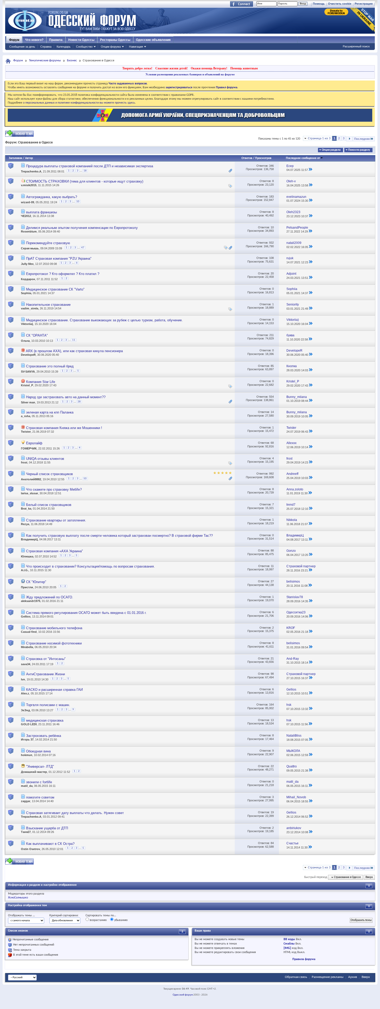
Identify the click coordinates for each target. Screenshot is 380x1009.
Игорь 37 (27, 739)
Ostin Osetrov (30, 849)
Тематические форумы (45, 60)
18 (85, 170)
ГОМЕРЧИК (29, 448)
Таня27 (26, 831)
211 (271, 335)
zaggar (25, 801)
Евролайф (34, 443)
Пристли (27, 587)
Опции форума (111, 46)
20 (272, 273)
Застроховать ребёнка (43, 736)
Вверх (369, 877)
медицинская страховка (44, 720)
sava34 (25, 664)
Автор (29, 158)
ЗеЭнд (25, 710)
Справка (45, 46)
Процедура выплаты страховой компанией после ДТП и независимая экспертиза (89, 166)
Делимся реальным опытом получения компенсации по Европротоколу (82, 228)
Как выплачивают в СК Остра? (50, 844)
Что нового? (34, 40)
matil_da (27, 785)
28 (79, 401)
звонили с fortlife (39, 782)
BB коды (289, 939)
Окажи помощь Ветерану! (209, 68)
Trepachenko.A (31, 171)
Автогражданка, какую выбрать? (51, 197)
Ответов (246, 158)
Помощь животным (244, 68)
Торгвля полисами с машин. (48, 705)
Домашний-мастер (34, 771)
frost (24, 462)
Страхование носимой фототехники (54, 643)
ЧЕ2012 (26, 215)
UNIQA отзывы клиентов (45, 459)
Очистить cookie (339, 3)
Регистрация (364, 3)
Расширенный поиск (356, 46)
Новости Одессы (81, 40)
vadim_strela (29, 308)
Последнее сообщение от (303, 158)
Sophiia (26, 293)
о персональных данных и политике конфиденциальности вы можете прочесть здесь (79, 102)
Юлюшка (27, 556)
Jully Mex (27, 263)
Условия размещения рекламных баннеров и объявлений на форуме (190, 74)
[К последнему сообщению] (310, 169)
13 (272, 720)
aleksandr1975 (30, 601)
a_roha (25, 416)
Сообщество (84, 46)
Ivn (23, 679)
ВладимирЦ (29, 539)
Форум (14, 40)
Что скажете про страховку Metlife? (54, 489)
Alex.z (25, 693)
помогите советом (40, 797)
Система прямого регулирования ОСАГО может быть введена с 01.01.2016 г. (86, 613)
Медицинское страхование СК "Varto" (55, 289)
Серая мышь (30, 248)
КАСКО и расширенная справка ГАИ (54, 690)
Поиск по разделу (359, 150)
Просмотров (263, 158)
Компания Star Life (40, 382)
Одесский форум (183, 994)
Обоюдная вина (38, 751)
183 (271, 196)
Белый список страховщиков (48, 505)
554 (271, 396)
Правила (56, 40)
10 (77, 201)
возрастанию (98, 920)
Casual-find (29, 631)
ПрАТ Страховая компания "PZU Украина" (59, 258)
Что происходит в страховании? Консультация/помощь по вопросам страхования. (90, 566)
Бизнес (72, 60)
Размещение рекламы (328, 977)
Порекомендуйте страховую (48, 243)
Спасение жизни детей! (171, 68)
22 (272, 766)
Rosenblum (29, 231)
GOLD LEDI (29, 724)
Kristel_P (27, 385)
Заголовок (15, 158)
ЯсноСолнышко (18, 897)
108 (271, 257)
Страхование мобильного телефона (54, 628)
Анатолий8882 (31, 479)
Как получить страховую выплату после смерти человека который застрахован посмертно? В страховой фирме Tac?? (119, 536)
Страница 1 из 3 (319, 138)
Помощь (319, 3)
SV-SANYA (28, 371)
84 (272, 843)
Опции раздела (331, 150)
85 (272, 365)
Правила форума (303, 959)
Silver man (28, 402)
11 (73, 340)
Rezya (25, 524)
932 (271, 242)
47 (82, 247)
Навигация (136, 46)
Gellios (26, 616)
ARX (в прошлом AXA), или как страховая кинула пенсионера (74, 351)
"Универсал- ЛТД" (40, 766)
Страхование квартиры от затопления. (56, 520)
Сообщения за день (22, 46)
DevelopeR (28, 354)
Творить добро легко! (137, 68)
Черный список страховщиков (49, 474)
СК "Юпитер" (36, 582)
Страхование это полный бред (50, 366)
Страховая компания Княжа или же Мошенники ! (64, 428)
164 (271, 704)
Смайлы (289, 943)
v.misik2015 (28, 185)
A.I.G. (24, 570)
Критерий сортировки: (63, 915)
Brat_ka (26, 508)
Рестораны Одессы (115, 40)
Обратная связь (296, 977)
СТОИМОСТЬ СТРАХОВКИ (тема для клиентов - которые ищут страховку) (84, 181)
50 (85, 478)
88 (272, 550)
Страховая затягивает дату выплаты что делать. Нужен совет (75, 813)
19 (272, 812)
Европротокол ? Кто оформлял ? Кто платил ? (62, 274)
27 (272, 581)
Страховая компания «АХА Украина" (54, 551)
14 (272, 411)
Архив (352, 977)
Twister (26, 431)
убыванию (120, 920)
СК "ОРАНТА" (37, 335)
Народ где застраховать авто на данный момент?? (65, 397)
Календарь (64, 46)
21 (272, 658)
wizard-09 (27, 202)
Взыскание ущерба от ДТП (47, 828)
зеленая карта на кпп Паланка (49, 412)
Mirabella (27, 647)
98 (272, 673)
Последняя (362, 139)
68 (272, 442)
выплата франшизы (41, 212)
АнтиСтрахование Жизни (45, 674)
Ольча (25, 340)
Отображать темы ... (21, 915)
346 (271, 165)
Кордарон (28, 279)
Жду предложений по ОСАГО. (49, 597)
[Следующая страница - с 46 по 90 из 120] (349, 138)
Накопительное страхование (48, 305)
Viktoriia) (27, 323)
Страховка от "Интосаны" (46, 659)
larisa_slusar (29, 493)
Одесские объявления (153, 40)
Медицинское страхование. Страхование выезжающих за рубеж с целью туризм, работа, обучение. (104, 320)
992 (271, 473)
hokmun (26, 755)
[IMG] (287, 948)
